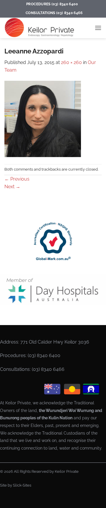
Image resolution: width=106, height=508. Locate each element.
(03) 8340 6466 (48, 369)
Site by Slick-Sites (15, 485)
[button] (98, 28)
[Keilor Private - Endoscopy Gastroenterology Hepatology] (41, 28)
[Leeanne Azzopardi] (42, 119)
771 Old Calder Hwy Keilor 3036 (54, 342)
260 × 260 (71, 62)
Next (12, 186)
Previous (16, 179)
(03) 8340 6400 (44, 355)
